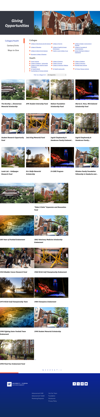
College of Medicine (80, 61)
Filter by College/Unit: (40, 75)
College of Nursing (57, 63)
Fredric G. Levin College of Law (60, 51)
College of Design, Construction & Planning (83, 44)
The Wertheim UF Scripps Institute (39, 71)
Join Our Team (52, 393)
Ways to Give (13, 50)
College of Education (36, 47)
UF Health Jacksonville (58, 69)
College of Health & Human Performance (60, 48)
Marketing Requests (38, 398)
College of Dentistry (58, 61)
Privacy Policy (52, 401)
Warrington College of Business (38, 54)
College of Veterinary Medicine (60, 65)
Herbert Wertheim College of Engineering (82, 51)
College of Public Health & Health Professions (39, 66)
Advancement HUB (37, 393)
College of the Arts (57, 43)
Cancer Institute (35, 61)
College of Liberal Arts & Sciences (39, 51)
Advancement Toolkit (38, 396)
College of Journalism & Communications (81, 48)
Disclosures (51, 398)
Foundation (51, 396)
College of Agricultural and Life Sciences (41, 43)
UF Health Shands (35, 69)
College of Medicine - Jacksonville (39, 63)
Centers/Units (13, 45)
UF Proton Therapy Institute (82, 69)
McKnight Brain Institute (81, 65)
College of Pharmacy (80, 63)
